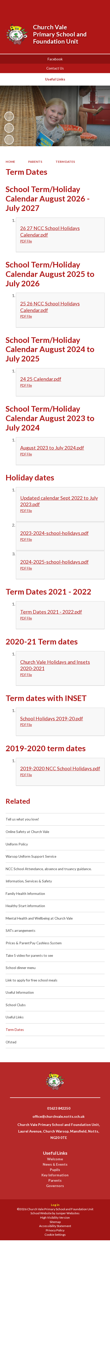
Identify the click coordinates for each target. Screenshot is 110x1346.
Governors (55, 1186)
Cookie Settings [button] (55, 1234)
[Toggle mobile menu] (99, 7)
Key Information (55, 1175)
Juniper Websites (68, 1213)
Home (10, 162)
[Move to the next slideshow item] (9, 139)
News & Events (55, 1164)
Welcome (55, 1159)
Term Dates (65, 162)
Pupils (55, 1170)
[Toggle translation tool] (85, 7)
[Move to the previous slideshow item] (9, 128)
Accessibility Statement (55, 1226)
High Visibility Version (55, 1217)
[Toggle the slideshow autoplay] (9, 116)
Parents (35, 162)
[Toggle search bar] (72, 7)
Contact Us (55, 68)
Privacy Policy (55, 1230)
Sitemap (55, 1222)
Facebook (55, 59)
